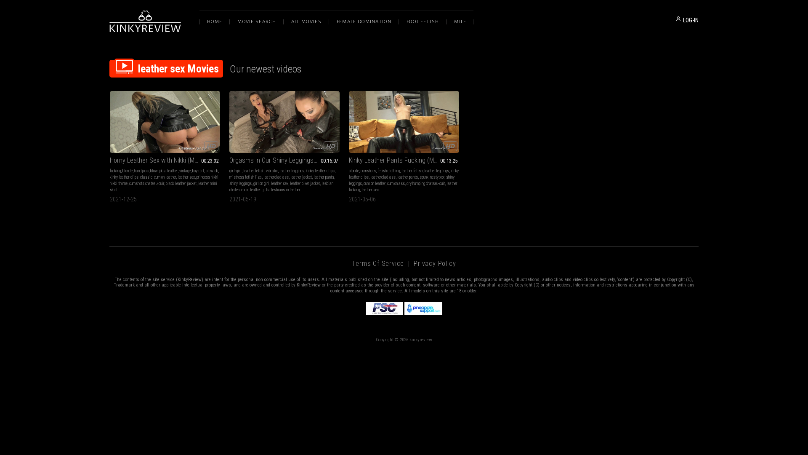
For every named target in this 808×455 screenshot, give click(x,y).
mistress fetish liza (245, 177)
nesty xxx (437, 177)
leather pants (324, 177)
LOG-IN (691, 20)
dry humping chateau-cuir (426, 183)
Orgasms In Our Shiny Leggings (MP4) (280, 160)
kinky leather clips (124, 177)
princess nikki (207, 177)
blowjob (212, 171)
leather (172, 171)
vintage (185, 171)
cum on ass (396, 183)
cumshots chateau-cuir (146, 183)
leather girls (259, 189)
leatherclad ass (276, 177)
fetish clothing (388, 171)
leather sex (186, 177)
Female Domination (364, 21)
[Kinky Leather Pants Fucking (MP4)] (404, 122)
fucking (115, 171)
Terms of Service (378, 264)
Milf (460, 21)
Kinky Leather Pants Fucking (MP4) (396, 160)
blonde (127, 171)
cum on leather (165, 177)
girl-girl (235, 171)
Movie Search (256, 21)
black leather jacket (181, 183)
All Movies (306, 21)
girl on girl (261, 183)
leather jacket (301, 177)
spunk (424, 177)
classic (146, 177)
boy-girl (198, 171)
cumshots (368, 171)
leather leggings (291, 171)
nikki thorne (119, 183)
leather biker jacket (305, 183)
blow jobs (157, 171)
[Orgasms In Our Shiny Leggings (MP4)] (284, 122)
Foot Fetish (423, 21)
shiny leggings (240, 183)
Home (214, 21)
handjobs (141, 171)
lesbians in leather (285, 189)
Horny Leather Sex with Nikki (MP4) (157, 160)
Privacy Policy (435, 264)
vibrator (272, 171)
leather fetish (253, 171)
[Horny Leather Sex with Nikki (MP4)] (165, 122)
